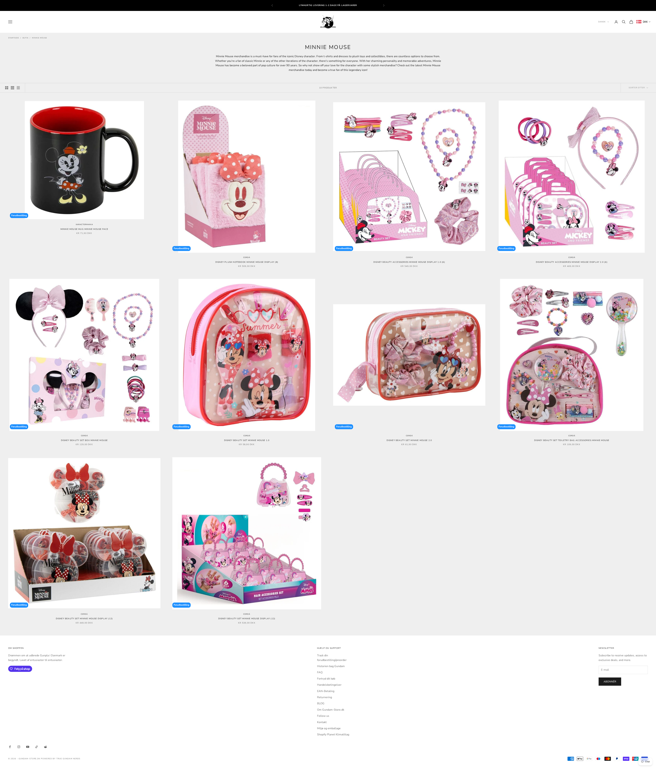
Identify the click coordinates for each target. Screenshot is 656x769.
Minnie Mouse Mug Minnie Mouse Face (84, 229)
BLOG (320, 703)
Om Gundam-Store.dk (330, 710)
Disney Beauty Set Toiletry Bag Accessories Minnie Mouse (571, 440)
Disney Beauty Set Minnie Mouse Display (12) (84, 618)
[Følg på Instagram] (18, 747)
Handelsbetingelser (329, 685)
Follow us (323, 716)
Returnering (324, 697)
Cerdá (246, 257)
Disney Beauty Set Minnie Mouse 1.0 (247, 440)
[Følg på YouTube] (27, 747)
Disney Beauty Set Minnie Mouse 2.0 (409, 440)
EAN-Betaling (325, 691)
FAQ (320, 672)
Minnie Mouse (39, 38)
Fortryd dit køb (326, 679)
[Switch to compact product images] (18, 87)
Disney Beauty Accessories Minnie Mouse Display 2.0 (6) (571, 262)
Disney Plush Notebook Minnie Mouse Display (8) (246, 262)
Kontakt (322, 722)
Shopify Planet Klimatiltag (333, 734)
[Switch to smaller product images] (12, 87)
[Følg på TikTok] (36, 747)
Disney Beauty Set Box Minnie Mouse (84, 440)
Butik (25, 38)
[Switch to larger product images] (6, 87)
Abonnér (610, 681)
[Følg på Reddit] (45, 747)
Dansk (602, 21)
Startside (13, 38)
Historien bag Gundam (331, 666)
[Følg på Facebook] (10, 747)
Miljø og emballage (329, 728)
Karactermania (84, 224)
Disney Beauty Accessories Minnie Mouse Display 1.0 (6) (409, 262)
